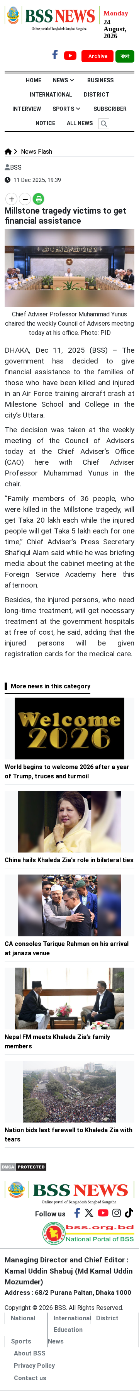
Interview (26, 109)
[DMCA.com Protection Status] (23, 1166)
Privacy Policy (34, 1365)
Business (100, 80)
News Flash (35, 151)
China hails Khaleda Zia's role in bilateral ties (69, 860)
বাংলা (124, 56)
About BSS (30, 1353)
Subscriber (110, 109)
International (51, 95)
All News (80, 123)
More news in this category (50, 686)
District (96, 95)
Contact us (30, 1378)
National (23, 1318)
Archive (98, 56)
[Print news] (38, 199)
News (60, 80)
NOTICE (45, 123)
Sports (63, 109)
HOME (33, 80)
